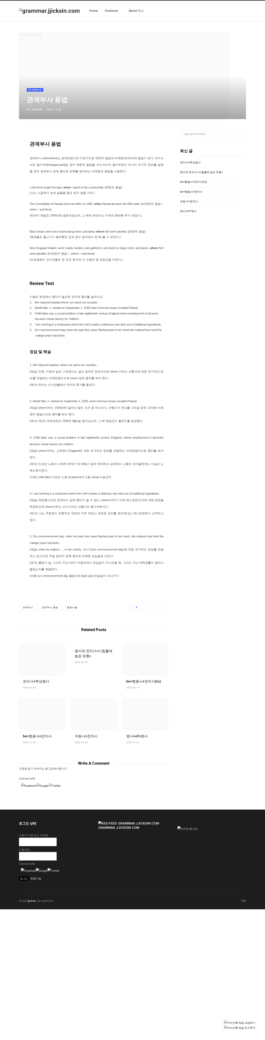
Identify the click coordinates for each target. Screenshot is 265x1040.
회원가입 (35, 878)
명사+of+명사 (137, 736)
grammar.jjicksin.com (118, 828)
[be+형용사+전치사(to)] (145, 659)
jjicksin (37, 109)
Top (243, 901)
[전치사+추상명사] (42, 659)
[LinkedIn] (231, 108)
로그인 (49, 768)
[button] (28, 785)
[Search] (242, 10)
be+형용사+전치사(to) (143, 681)
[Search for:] (213, 134)
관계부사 (28, 607)
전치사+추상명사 (36, 681)
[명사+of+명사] (145, 713)
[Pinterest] (236, 108)
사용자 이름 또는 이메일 (33, 835)
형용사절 (72, 607)
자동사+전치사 (86, 736)
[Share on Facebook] (219, 108)
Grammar (35, 89)
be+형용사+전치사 (37, 736)
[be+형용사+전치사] (42, 713)
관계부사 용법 (50, 607)
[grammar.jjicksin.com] (49, 11)
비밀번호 (24, 849)
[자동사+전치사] (94, 713)
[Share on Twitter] (225, 108)
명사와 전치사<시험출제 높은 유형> (201, 172)
